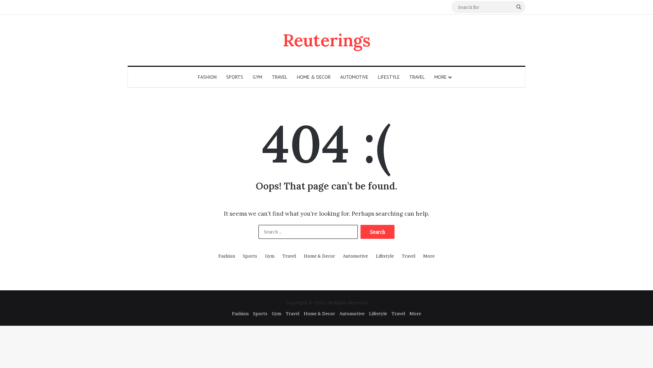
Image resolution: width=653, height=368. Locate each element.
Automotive (354, 77)
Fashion (207, 77)
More (440, 77)
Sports (234, 77)
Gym (257, 77)
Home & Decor (314, 77)
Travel (279, 77)
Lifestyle (389, 77)
